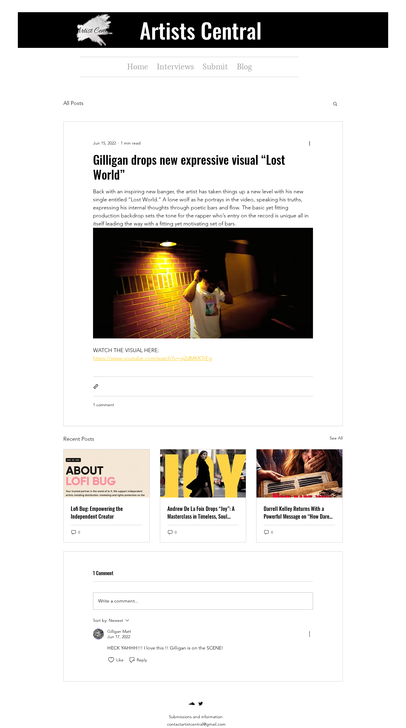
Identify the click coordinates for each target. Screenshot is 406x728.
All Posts (73, 103)
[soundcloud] (192, 704)
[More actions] (309, 143)
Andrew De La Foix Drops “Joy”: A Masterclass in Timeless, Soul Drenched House (201, 512)
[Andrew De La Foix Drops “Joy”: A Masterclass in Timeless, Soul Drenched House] (203, 473)
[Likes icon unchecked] (111, 659)
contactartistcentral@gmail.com (196, 724)
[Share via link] (96, 386)
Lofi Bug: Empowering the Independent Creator (97, 512)
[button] (335, 103)
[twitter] (201, 704)
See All (336, 438)
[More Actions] (309, 634)
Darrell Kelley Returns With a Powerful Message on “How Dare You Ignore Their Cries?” (296, 512)
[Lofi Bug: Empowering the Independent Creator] (107, 473)
